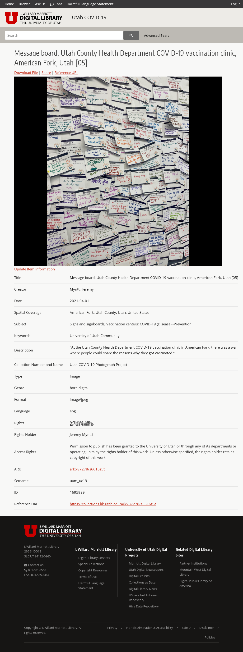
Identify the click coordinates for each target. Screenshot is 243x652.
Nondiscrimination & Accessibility (149, 627)
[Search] (131, 35)
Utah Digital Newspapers (146, 569)
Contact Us (35, 565)
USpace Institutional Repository (143, 597)
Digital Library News (143, 589)
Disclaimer (206, 627)
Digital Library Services (94, 558)
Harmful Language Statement (90, 4)
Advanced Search (158, 35)
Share (46, 72)
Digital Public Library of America (195, 583)
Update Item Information (34, 269)
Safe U (186, 627)
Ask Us (40, 4)
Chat (58, 4)
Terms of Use (87, 576)
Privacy (112, 627)
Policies (210, 637)
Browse (24, 4)
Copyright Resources (92, 570)
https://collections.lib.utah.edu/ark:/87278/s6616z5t (113, 504)
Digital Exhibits (139, 576)
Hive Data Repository (144, 606)
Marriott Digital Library (145, 563)
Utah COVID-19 (89, 17)
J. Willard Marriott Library (41, 546)
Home (9, 4)
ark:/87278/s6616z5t (87, 469)
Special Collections (91, 564)
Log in (236, 4)
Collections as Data (142, 582)
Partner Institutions (193, 563)
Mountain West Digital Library (195, 572)
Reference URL (66, 72)
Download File (26, 72)
